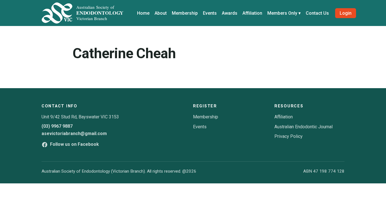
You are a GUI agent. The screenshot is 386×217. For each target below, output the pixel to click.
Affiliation (252, 13)
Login (346, 13)
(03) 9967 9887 (57, 126)
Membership (185, 13)
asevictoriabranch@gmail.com (74, 133)
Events (210, 13)
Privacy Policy (288, 136)
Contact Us (317, 13)
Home (143, 13)
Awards (229, 13)
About (161, 13)
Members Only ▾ (284, 13)
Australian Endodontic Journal (303, 126)
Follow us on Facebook (74, 144)
